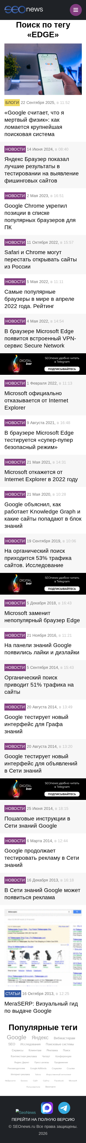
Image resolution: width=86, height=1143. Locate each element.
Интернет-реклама (20, 1074)
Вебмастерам (64, 1038)
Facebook (59, 1081)
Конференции (63, 1056)
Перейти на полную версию (43, 1119)
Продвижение (61, 1062)
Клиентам (35, 1050)
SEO (11, 1044)
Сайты (46, 1081)
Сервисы (17, 1050)
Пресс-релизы (41, 1062)
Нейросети (10, 1081)
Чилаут (46, 1056)
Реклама (52, 1050)
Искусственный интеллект (58, 1074)
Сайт (35, 1081)
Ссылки (71, 1068)
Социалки (57, 1068)
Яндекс (40, 1037)
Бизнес (24, 1081)
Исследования (30, 1044)
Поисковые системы (60, 1044)
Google (16, 1037)
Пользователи (33, 1087)
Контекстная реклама (24, 1056)
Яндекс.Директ (21, 1062)
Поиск (66, 1050)
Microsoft (73, 1081)
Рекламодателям (16, 1068)
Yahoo (38, 1074)
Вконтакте (50, 1087)
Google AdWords (38, 1068)
